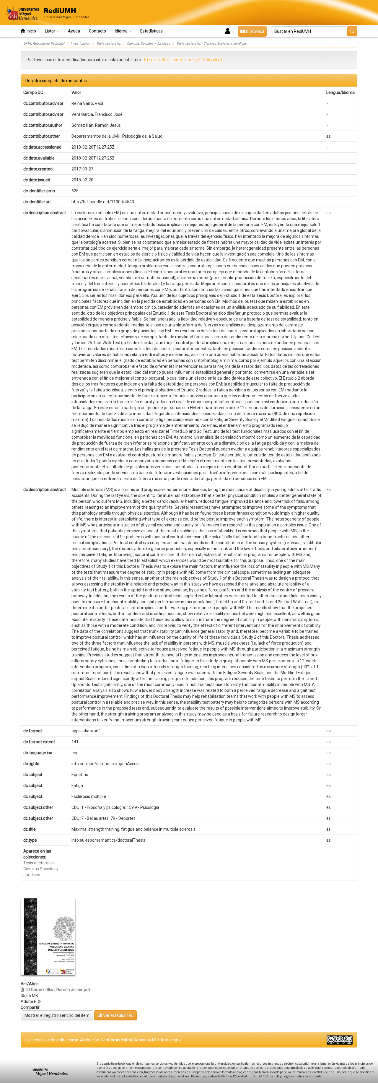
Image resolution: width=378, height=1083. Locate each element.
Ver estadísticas (117, 1015)
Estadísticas (151, 31)
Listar (50, 31)
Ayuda (74, 31)
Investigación (80, 43)
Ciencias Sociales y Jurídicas (148, 43)
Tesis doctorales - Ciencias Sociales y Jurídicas (211, 43)
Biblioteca (254, 31)
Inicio (30, 31)
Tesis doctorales (108, 43)
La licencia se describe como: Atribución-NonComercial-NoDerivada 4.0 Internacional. (104, 1040)
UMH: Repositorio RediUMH (44, 43)
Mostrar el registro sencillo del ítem (57, 1015)
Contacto (97, 31)
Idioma (121, 31)
